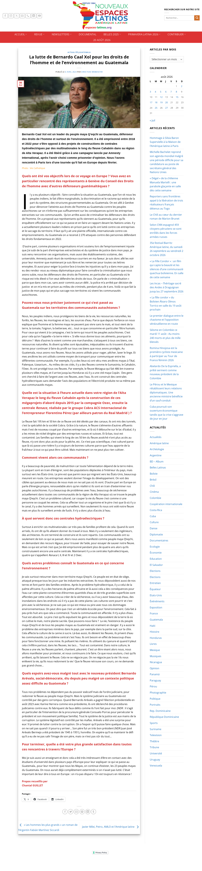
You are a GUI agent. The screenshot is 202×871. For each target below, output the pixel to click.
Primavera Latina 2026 (143, 34)
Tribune (154, 747)
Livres (153, 644)
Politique (155, 698)
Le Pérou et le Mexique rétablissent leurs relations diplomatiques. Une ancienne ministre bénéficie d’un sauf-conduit (166, 392)
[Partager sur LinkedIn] (87, 811)
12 (161, 97)
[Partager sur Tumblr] (93, 811)
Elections (155, 571)
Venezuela (156, 765)
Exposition (156, 607)
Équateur (155, 589)
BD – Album (156, 461)
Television (156, 735)
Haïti (152, 625)
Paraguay (155, 680)
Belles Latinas (158, 467)
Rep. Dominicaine (160, 711)
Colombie (155, 498)
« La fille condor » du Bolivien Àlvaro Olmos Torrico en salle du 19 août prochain (165, 303)
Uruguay (155, 759)
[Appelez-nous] (28, 15)
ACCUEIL (20, 34)
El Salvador (156, 565)
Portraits (155, 704)
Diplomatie (156, 534)
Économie (156, 552)
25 (156, 107)
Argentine (155, 455)
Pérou (153, 686)
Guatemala (85, 52)
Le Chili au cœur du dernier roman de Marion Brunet (166, 217)
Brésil (153, 479)
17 (151, 102)
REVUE (38, 34)
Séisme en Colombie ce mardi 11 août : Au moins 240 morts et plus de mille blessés (165, 336)
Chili (152, 486)
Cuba (153, 516)
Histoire (154, 631)
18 (156, 102)
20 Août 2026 (101, 40)
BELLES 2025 (111, 34)
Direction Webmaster (92, 72)
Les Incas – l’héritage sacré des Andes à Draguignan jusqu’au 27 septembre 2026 (166, 287)
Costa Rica (156, 510)
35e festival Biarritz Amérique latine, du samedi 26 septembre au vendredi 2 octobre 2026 (166, 249)
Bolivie (153, 473)
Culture (154, 522)
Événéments (157, 601)
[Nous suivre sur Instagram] (11, 15)
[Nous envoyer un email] (22, 15)
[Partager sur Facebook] (65, 811)
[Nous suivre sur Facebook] (5, 15)
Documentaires (159, 540)
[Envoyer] (197, 18)
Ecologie (155, 546)
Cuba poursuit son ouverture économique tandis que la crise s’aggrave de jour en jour (166, 413)
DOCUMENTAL (87, 34)
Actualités (73, 52)
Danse (153, 528)
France (154, 613)
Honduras (156, 638)
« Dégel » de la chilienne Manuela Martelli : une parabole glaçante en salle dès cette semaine (165, 184)
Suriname (155, 729)
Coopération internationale (166, 504)
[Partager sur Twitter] (70, 811)
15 (177, 97)
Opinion (154, 668)
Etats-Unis (156, 595)
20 (166, 102)
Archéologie (157, 449)
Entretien (155, 583)
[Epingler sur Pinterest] (82, 811)
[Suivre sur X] (16, 15)
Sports (154, 723)
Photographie (158, 692)
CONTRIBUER (176, 34)
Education (156, 558)
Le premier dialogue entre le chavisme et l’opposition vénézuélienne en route (166, 319)
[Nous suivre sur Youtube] (39, 15)
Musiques (155, 656)
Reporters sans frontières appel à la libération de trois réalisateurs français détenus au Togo (166, 202)
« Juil (152, 120)
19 (161, 102)
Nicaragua (156, 662)
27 (166, 107)
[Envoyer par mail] (76, 811)
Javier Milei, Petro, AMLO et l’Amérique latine (108, 827)
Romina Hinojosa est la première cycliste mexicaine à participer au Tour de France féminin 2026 (166, 354)
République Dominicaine (164, 717)
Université (156, 753)
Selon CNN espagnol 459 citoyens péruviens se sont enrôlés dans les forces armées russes (165, 231)
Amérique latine (159, 443)
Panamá (155, 674)
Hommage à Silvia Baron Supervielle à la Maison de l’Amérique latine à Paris (165, 142)
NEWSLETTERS (60, 34)
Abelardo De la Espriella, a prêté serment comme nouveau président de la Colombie (165, 372)
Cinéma (154, 492)
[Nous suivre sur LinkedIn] (33, 15)
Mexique (155, 650)
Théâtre (154, 741)
